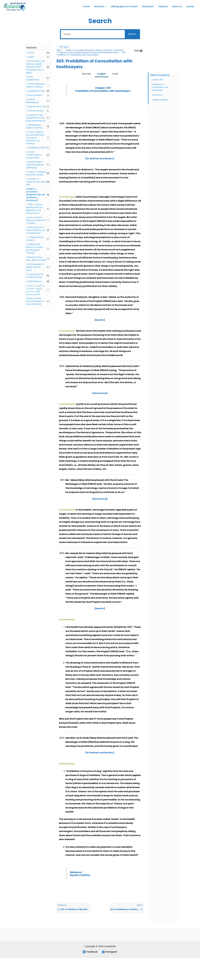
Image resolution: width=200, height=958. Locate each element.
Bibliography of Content (124, 6)
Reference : (158, 95)
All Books (99, 6)
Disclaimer (147, 6)
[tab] (86, 74)
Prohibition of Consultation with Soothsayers (159, 87)
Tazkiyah (163, 6)
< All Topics (63, 47)
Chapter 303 (157, 79)
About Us (177, 6)
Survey (190, 6)
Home (86, 6)
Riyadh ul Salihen (161, 99)
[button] (105, 6)
